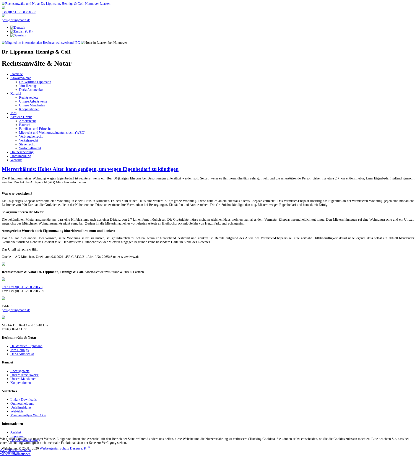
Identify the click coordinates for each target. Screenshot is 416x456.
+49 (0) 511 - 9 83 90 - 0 (19, 12)
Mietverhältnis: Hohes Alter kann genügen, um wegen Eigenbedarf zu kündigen (90, 169)
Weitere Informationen (15, 454)
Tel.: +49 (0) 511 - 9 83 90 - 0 (22, 287)
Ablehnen (24, 450)
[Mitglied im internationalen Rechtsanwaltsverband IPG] (41, 42)
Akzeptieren (8, 450)
